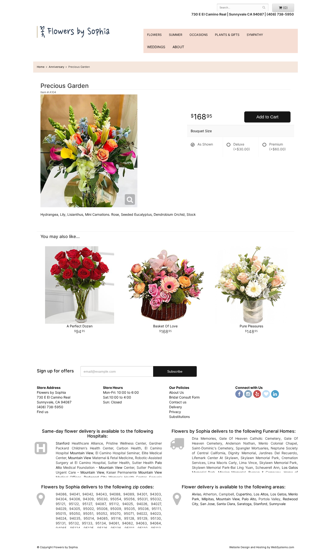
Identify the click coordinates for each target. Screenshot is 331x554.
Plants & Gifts (227, 35)
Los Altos (261, 494)
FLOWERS (154, 35)
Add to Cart (267, 117)
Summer (175, 35)
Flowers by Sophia (74, 31)
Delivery (175, 407)
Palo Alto (249, 499)
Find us (42, 412)
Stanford (63, 443)
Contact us (177, 402)
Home (41, 67)
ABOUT (178, 47)
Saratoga (244, 504)
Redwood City (95, 477)
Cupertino (244, 494)
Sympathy (255, 35)
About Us (176, 392)
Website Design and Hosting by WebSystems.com (261, 547)
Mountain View (81, 453)
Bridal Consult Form (184, 397)
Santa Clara (226, 504)
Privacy (175, 412)
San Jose (207, 504)
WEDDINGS (156, 47)
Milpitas (208, 499)
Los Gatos (290, 467)
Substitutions (179, 417)
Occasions (198, 35)
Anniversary (56, 67)
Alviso (196, 494)
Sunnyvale (277, 504)
